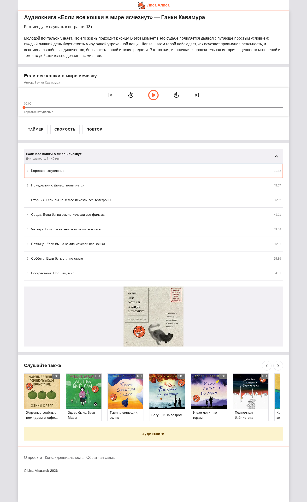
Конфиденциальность (64, 457)
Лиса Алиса (158, 5)
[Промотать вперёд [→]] (176, 95)
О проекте (33, 457)
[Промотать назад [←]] (131, 95)
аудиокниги (153, 434)
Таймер (35, 129)
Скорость (64, 129)
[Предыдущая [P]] (110, 95)
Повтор (94, 129)
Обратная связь (100, 457)
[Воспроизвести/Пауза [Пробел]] (153, 95)
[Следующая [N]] (196, 95)
